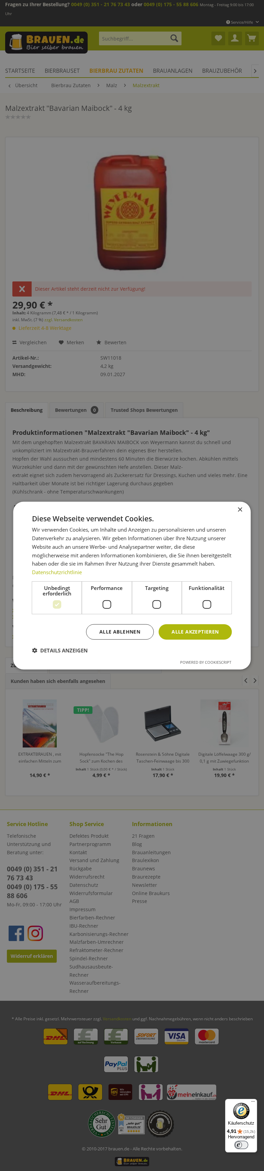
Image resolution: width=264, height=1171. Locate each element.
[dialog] (132, 586)
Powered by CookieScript (205, 661)
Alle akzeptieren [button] (195, 631)
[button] (60, 650)
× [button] (239, 509)
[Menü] (253, 1103)
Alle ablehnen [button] (119, 631)
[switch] (241, 1145)
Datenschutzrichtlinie (57, 572)
